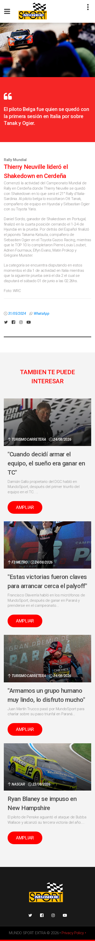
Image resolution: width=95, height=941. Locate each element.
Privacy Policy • (74, 933)
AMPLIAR (25, 507)
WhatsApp (41, 313)
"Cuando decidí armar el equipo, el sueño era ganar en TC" (46, 463)
